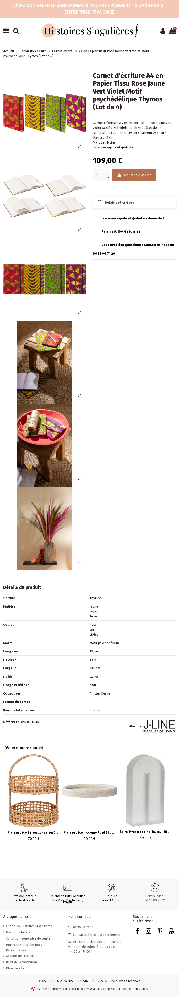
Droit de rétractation (21, 962)
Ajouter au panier (137, 175)
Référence (11, 722)
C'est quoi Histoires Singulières (29, 926)
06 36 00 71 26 (155, 900)
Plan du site (15, 968)
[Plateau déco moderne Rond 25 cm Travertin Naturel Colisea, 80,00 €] (90, 799)
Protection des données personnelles (24, 947)
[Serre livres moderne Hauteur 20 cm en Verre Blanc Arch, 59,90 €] (145, 798)
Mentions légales (19, 932)
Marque (135, 726)
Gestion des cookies (20, 956)
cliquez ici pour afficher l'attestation (125, 989)
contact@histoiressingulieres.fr (96, 935)
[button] (169, 794)
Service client (155, 896)
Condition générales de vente (28, 938)
